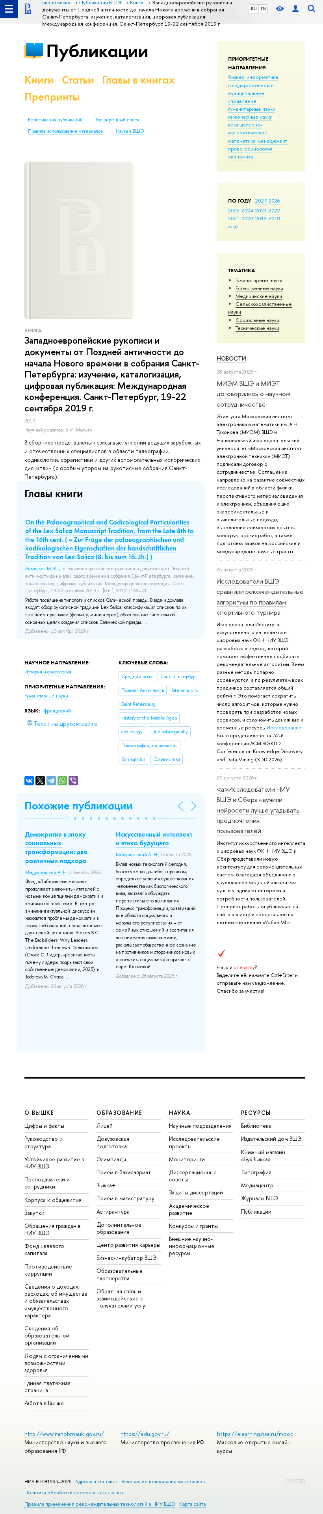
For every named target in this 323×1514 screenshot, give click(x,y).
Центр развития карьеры (128, 1244)
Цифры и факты (44, 1125)
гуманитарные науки (251, 108)
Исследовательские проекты (194, 1142)
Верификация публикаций (55, 120)
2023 (261, 210)
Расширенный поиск (117, 120)
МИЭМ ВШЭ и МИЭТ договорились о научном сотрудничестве (253, 394)
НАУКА (180, 1112)
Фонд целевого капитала (44, 1249)
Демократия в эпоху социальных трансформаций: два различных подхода (56, 847)
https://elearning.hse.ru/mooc (255, 1434)
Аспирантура (113, 1211)
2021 (233, 218)
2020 (247, 218)
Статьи (78, 80)
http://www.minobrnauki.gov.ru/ (64, 1434)
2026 (274, 200)
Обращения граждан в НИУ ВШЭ (52, 1229)
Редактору (295, 1479)
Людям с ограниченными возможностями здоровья (56, 1363)
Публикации (97, 51)
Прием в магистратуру (125, 1198)
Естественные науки (259, 288)
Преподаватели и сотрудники (47, 1182)
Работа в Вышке (44, 1403)
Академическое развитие (189, 1209)
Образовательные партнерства (120, 1274)
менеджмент (273, 140)
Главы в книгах (138, 80)
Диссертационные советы (193, 1175)
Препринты (52, 97)
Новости (231, 358)
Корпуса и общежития (53, 1199)
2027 (261, 200)
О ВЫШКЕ (39, 1112)
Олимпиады (111, 1159)
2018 (274, 218)
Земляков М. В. (41, 568)
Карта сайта (192, 1504)
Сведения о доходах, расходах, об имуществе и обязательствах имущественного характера (55, 1301)
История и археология (47, 672)
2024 (247, 210)
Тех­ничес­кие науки (257, 327)
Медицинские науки (259, 295)
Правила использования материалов (65, 131)
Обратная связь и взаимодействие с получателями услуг (122, 1298)
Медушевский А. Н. (46, 872)
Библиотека (256, 1125)
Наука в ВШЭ (130, 131)
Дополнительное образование (119, 1228)
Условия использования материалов (163, 1481)
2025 (233, 210)
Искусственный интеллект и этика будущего (154, 838)
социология (259, 148)
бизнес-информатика (253, 76)
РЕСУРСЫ (256, 1112)
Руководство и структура (43, 1142)
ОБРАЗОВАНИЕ (119, 1112)
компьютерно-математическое (247, 128)
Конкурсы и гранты (193, 1225)
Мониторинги (187, 1159)
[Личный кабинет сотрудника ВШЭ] (295, 9)
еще (233, 226)
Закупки (34, 1212)
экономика (240, 156)
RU (254, 8)
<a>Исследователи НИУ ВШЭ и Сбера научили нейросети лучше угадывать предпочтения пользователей (258, 810)
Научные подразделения (200, 1125)
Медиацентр (257, 1185)
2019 (261, 218)
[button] (67, 818)
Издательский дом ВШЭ (271, 1138)
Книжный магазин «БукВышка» (263, 1155)
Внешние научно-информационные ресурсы (191, 1246)
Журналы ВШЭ (259, 1198)
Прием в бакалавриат (124, 1172)
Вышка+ (106, 1185)
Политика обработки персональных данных (74, 1492)
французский (57, 711)
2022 (274, 210)
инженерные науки (250, 116)
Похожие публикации (78, 806)
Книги (39, 80)
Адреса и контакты (96, 1481)
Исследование (284, 727)
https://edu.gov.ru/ (145, 1434)
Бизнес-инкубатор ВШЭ (127, 1257)
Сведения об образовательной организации (46, 1335)
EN (263, 8)
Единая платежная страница (47, 1386)
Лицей (105, 1125)
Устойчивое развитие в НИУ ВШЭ (54, 1162)
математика (242, 140)
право (235, 148)
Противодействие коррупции (48, 1270)
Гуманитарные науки (259, 280)
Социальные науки (257, 320)
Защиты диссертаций (196, 1192)
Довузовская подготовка (113, 1142)
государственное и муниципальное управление (251, 93)
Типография (256, 1172)
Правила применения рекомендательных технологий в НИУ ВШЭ (99, 1504)
